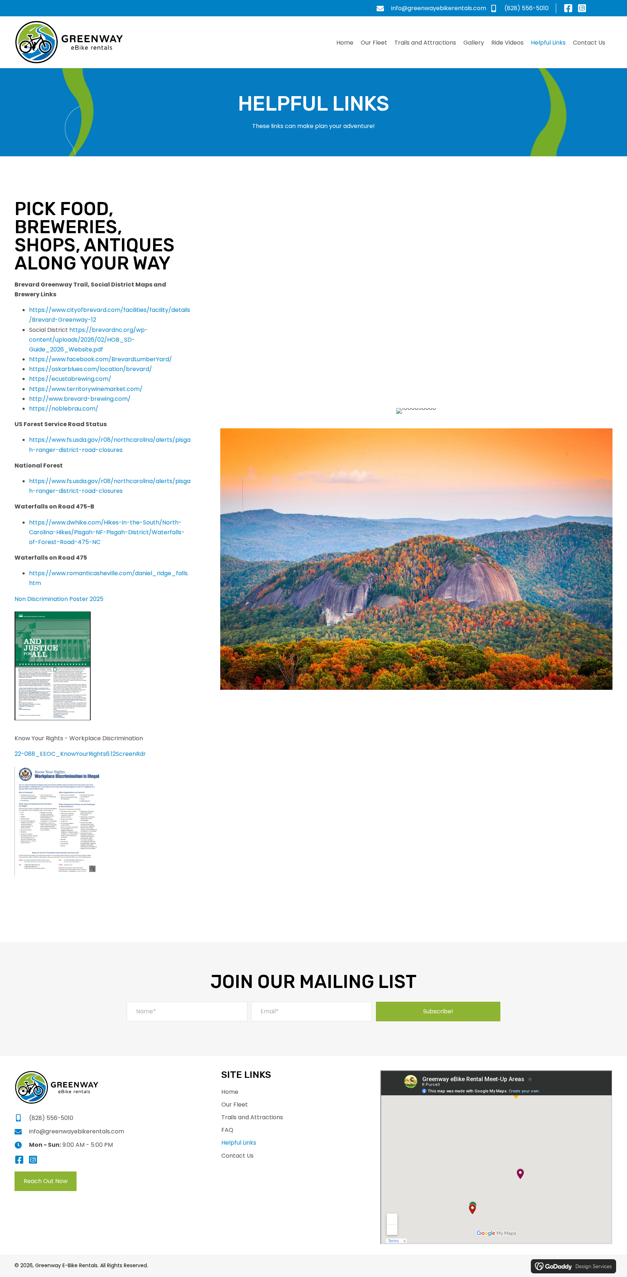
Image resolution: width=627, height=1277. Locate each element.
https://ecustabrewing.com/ (70, 379)
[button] (568, 8)
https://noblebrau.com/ (63, 408)
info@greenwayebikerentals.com (438, 8)
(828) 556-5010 (526, 8)
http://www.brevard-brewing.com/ (80, 399)
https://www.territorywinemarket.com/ (86, 389)
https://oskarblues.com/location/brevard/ (90, 369)
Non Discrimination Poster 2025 (59, 599)
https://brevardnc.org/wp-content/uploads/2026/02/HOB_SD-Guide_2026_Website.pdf (88, 340)
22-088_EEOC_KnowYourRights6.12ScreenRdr (80, 754)
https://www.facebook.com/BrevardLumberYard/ (100, 359)
